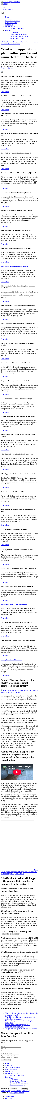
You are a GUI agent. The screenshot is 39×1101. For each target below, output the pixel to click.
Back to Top (26, 1091)
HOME (3, 42)
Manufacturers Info (11, 27)
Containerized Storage (17, 38)
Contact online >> (7, 68)
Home (7, 17)
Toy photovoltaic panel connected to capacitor (21, 1029)
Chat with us (19, 874)
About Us (8, 19)
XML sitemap (16, 1091)
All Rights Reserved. (17, 1093)
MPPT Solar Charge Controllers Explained (14, 604)
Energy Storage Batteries (18, 34)
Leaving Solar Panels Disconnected (11, 660)
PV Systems (14, 32)
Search (24, 1088)
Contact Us (9, 25)
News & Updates (11, 23)
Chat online (5, 92)
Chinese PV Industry (17, 28)
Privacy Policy (6, 1091)
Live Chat (8, 1098)
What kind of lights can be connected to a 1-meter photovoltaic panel (20, 1018)
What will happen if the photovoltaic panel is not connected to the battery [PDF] (19, 872)
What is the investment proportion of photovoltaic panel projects (17, 1026)
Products (8, 30)
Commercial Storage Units (19, 36)
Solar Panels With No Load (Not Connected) (14, 266)
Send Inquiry (9, 1096)
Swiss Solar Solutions (12, 21)
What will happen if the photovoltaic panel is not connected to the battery (19, 43)
